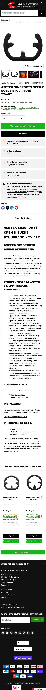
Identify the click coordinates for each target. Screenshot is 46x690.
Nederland (22, 649)
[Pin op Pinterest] (16, 208)
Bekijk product (11, 536)
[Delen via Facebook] (3, 208)
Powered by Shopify (23, 686)
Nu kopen (23, 134)
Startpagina (5, 20)
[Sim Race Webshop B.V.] (23, 5)
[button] (6, 74)
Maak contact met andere (17, 192)
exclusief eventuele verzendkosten (21, 102)
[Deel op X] (7, 208)
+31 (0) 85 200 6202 (10, 605)
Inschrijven (38, 619)
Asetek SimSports (8, 504)
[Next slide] (43, 74)
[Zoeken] (41, 13)
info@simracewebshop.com (13, 607)
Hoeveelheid (5, 113)
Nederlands (22, 643)
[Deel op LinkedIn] (12, 208)
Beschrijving (23, 218)
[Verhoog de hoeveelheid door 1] (22, 118)
